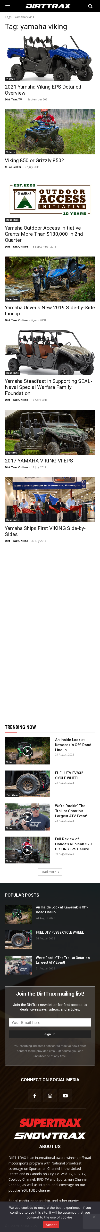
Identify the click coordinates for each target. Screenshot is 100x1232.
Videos (10, 78)
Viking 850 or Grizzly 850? (34, 160)
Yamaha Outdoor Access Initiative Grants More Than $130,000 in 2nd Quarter (44, 234)
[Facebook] (34, 1095)
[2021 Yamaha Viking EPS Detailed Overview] (50, 58)
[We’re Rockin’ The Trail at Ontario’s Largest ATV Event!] (27, 817)
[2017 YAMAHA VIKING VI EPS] (50, 432)
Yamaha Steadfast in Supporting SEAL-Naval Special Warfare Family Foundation (48, 387)
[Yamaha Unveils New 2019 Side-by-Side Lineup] (50, 279)
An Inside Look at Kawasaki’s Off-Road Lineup (73, 745)
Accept (51, 1225)
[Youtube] (65, 1095)
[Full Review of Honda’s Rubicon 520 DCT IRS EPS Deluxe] (27, 850)
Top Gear (12, 795)
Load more (48, 872)
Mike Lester (13, 167)
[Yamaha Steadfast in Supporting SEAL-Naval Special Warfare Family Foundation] (50, 352)
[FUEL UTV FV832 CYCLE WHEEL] (27, 784)
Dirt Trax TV (13, 99)
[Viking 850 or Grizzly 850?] (50, 131)
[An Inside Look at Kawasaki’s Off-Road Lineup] (27, 750)
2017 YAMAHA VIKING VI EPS (39, 461)
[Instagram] (49, 1095)
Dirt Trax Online (16, 246)
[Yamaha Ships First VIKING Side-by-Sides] (50, 499)
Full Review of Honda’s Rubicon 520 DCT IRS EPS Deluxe (73, 844)
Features (11, 452)
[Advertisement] (50, 633)
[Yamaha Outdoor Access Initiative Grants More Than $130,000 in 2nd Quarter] (50, 199)
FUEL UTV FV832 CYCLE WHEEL (60, 932)
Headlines (12, 219)
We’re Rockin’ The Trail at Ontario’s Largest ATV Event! (71, 811)
